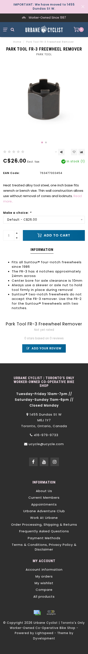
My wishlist (44, 583)
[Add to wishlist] (74, 152)
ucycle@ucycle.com (46, 444)
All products (44, 596)
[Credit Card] (37, 612)
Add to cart (56, 235)
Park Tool (44, 54)
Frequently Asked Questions (44, 531)
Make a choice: (17, 213)
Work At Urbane (44, 517)
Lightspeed (44, 633)
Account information (44, 569)
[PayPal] (51, 612)
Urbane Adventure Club (44, 511)
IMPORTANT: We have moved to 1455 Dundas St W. (44, 7)
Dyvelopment (44, 638)
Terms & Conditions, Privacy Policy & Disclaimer (44, 546)
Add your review (46, 348)
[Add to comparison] (81, 152)
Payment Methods (44, 538)
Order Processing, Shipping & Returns (44, 524)
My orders (44, 576)
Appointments (44, 504)
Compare (44, 589)
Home (17, 41)
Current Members (44, 497)
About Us (44, 491)
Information (42, 250)
